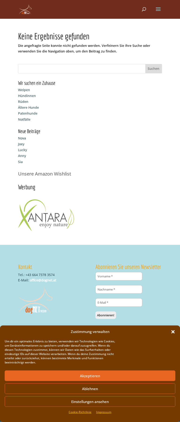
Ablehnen (90, 388)
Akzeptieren (90, 375)
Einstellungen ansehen (90, 401)
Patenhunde (28, 113)
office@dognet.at (43, 280)
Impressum (103, 412)
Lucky (22, 150)
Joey (21, 144)
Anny (22, 155)
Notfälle (24, 119)
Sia (20, 162)
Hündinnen (27, 95)
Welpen (24, 90)
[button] (173, 331)
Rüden (23, 101)
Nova (22, 138)
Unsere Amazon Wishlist (44, 174)
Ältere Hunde (28, 107)
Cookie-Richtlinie (80, 412)
